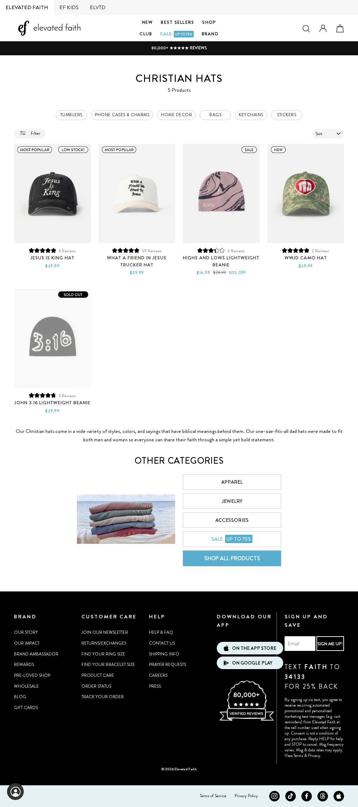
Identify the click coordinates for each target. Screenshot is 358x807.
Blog (20, 697)
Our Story (26, 632)
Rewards (24, 664)
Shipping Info (164, 654)
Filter (35, 133)
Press (155, 686)
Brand (210, 33)
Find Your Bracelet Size (108, 664)
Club (145, 33)
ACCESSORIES (232, 520)
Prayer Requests (167, 664)
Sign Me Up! (330, 643)
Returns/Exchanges (103, 643)
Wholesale (26, 686)
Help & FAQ (161, 632)
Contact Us (162, 643)
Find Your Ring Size (103, 654)
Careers (158, 675)
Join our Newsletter (104, 632)
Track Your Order (102, 697)
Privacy (314, 755)
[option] (179, 48)
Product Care (97, 675)
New (147, 22)
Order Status (96, 686)
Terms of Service (213, 796)
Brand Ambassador (36, 654)
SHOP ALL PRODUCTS (232, 558)
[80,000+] (246, 720)
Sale (176, 33)
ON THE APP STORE (254, 648)
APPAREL (232, 481)
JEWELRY (232, 501)
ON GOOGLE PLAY (252, 663)
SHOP (209, 22)
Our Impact (27, 643)
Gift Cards (26, 707)
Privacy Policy (246, 796)
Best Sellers (177, 22)
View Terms (294, 755)
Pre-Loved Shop (32, 675)
